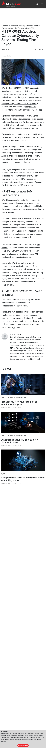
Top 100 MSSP (15, 88)
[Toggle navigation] (42, 4)
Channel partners (24, 25)
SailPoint (29, 269)
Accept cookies (23, 745)
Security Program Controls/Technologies (20, 26)
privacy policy (26, 739)
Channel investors (9, 25)
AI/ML (3, 474)
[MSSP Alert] (11, 4)
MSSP (32, 28)
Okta (32, 218)
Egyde (28, 94)
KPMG (4, 88)
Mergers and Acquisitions (13, 398)
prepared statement (22, 237)
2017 (26, 88)
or (23, 88)
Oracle (19, 269)
